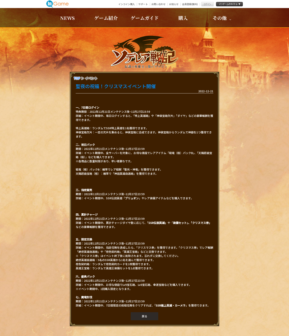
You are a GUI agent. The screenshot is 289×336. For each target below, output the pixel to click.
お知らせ (174, 4)
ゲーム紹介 (106, 17)
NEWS (67, 17)
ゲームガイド (145, 17)
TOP (77, 78)
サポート (143, 4)
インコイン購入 (126, 4)
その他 (220, 17)
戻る (144, 316)
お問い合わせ (158, 4)
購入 (183, 17)
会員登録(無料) (190, 4)
